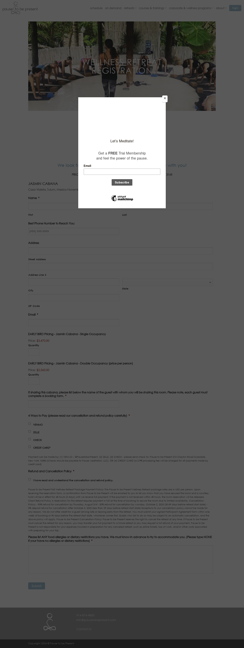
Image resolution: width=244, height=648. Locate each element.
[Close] (165, 98)
